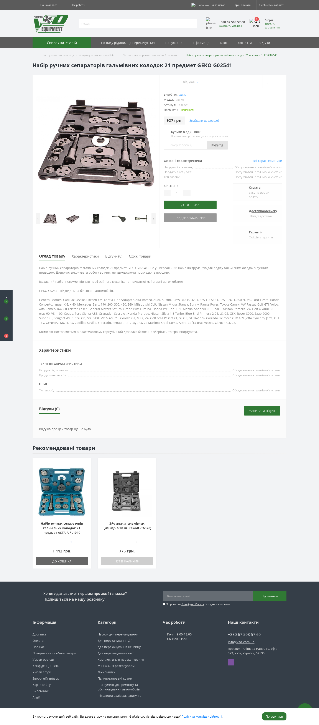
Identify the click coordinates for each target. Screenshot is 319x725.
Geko (182, 94)
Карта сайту (42, 685)
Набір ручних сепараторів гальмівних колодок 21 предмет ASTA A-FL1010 (62, 528)
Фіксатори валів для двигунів (119, 695)
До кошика (183, 205)
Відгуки (264, 43)
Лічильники (106, 672)
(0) (197, 82)
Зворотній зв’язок (46, 678)
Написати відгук (262, 410)
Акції (36, 697)
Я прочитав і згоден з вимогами (198, 604)
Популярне (174, 43)
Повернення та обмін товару (54, 653)
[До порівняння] (86, 470)
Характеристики (85, 256)
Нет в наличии (127, 561)
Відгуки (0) (113, 256)
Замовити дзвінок (230, 26)
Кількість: (171, 186)
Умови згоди (42, 672)
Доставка (39, 634)
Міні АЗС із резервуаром (116, 666)
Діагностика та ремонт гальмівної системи (150, 55)
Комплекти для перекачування (121, 659)
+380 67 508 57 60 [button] (244, 634)
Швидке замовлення (183, 218)
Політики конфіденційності (201, 716)
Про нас (38, 647)
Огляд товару (52, 256)
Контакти (244, 43)
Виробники (41, 691)
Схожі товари (140, 256)
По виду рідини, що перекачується (128, 43)
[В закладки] (86, 463)
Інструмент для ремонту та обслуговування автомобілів (78, 55)
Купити (217, 145)
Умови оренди (43, 659)
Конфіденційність (192, 604)
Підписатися (270, 596)
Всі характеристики (267, 161)
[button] (48, 5)
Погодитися (274, 716)
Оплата (254, 187)
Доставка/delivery (263, 211)
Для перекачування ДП (115, 641)
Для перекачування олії (115, 653)
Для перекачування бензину (119, 647)
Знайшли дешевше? (204, 120)
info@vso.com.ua (241, 642)
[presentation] (38, 218)
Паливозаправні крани (115, 678)
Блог (223, 43)
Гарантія (255, 232)
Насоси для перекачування (118, 634)
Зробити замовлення (273, 25)
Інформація (201, 43)
